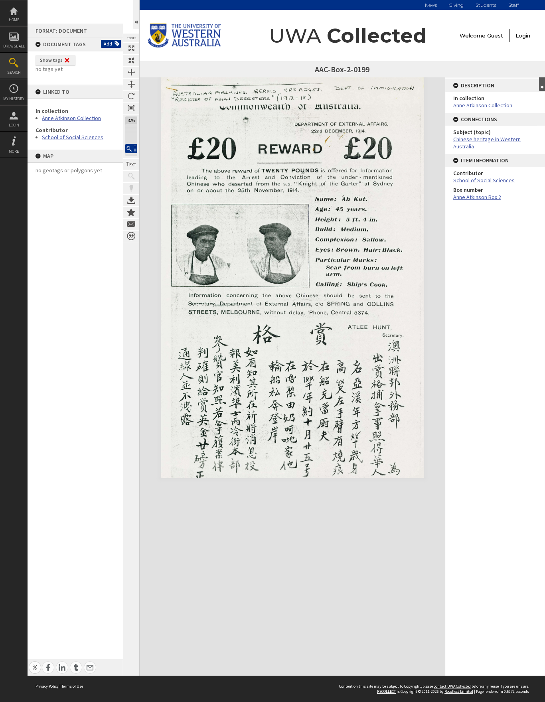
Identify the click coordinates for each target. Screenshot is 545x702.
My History (13, 98)
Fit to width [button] (131, 72)
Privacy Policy (47, 686)
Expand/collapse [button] (542, 84)
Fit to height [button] (131, 84)
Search (14, 72)
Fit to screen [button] (131, 60)
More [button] (14, 151)
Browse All (14, 46)
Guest (495, 35)
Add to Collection (131, 212)
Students (486, 5)
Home (14, 19)
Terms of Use (72, 686)
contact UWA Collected (452, 686)
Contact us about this (131, 224)
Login (14, 125)
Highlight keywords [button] (131, 188)
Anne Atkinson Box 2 (477, 197)
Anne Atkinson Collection (71, 118)
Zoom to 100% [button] (131, 108)
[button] (131, 148)
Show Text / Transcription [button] (131, 164)
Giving (456, 5)
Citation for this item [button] (131, 236)
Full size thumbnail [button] (131, 48)
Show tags (51, 60)
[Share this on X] (35, 663)
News (431, 5)
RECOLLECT (386, 691)
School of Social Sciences (72, 137)
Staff (513, 5)
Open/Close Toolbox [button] (136, 14)
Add (108, 44)
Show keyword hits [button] (131, 176)
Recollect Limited (458, 691)
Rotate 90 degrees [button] (131, 96)
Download (131, 200)
